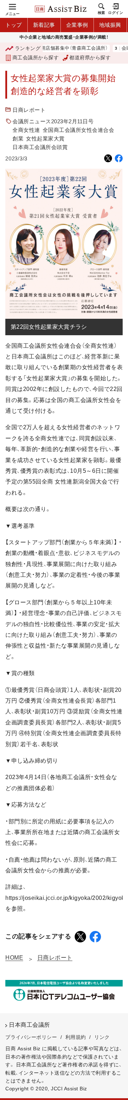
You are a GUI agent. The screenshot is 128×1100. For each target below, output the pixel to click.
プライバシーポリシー (31, 1037)
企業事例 (77, 25)
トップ (13, 25)
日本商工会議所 (29, 1025)
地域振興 (110, 25)
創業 (17, 138)
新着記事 (44, 25)
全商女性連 (26, 130)
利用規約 (75, 1037)
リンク (102, 1037)
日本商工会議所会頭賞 (40, 147)
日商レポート (29, 110)
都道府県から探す (90, 57)
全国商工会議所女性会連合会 (78, 130)
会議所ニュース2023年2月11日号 (53, 121)
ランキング (28, 48)
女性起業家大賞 (45, 138)
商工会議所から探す (35, 57)
